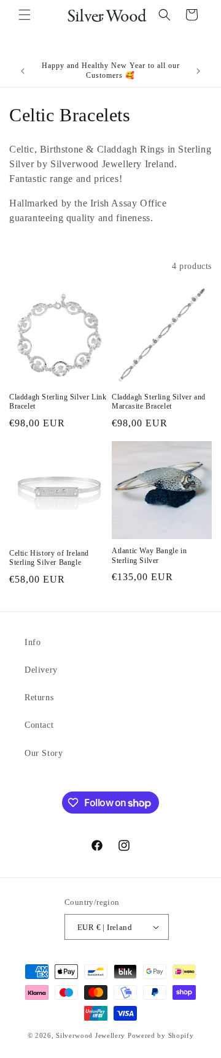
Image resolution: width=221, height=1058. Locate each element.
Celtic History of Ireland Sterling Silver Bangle (49, 558)
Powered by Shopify (161, 1035)
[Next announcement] (198, 71)
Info (33, 642)
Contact (39, 725)
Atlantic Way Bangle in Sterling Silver (149, 555)
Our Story (44, 753)
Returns (39, 697)
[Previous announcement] (22, 71)
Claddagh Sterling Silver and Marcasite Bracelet (159, 402)
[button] (24, 14)
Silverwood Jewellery (90, 1035)
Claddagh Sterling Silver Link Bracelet (57, 402)
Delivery (41, 669)
